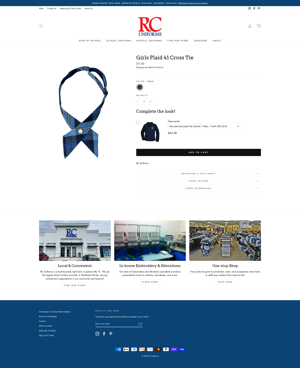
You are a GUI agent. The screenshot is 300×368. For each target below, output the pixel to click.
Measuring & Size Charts (70, 8)
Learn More (149, 282)
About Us (88, 8)
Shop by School (90, 40)
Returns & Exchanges (48, 316)
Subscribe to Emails (47, 330)
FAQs (41, 8)
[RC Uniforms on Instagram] (97, 334)
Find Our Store (178, 40)
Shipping (140, 67)
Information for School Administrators (54, 311)
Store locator (198, 181)
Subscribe (200, 40)
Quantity (142, 95)
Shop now (225, 282)
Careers (42, 321)
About (217, 40)
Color (145, 81)
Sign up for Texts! (46, 335)
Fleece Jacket (174, 121)
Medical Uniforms (149, 40)
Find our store (75, 285)
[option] (150, 3)
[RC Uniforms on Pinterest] (111, 334)
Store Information (198, 188)
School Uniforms (119, 40)
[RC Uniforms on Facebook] (104, 334)
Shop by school (45, 325)
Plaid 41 (140, 87)
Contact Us (51, 8)
